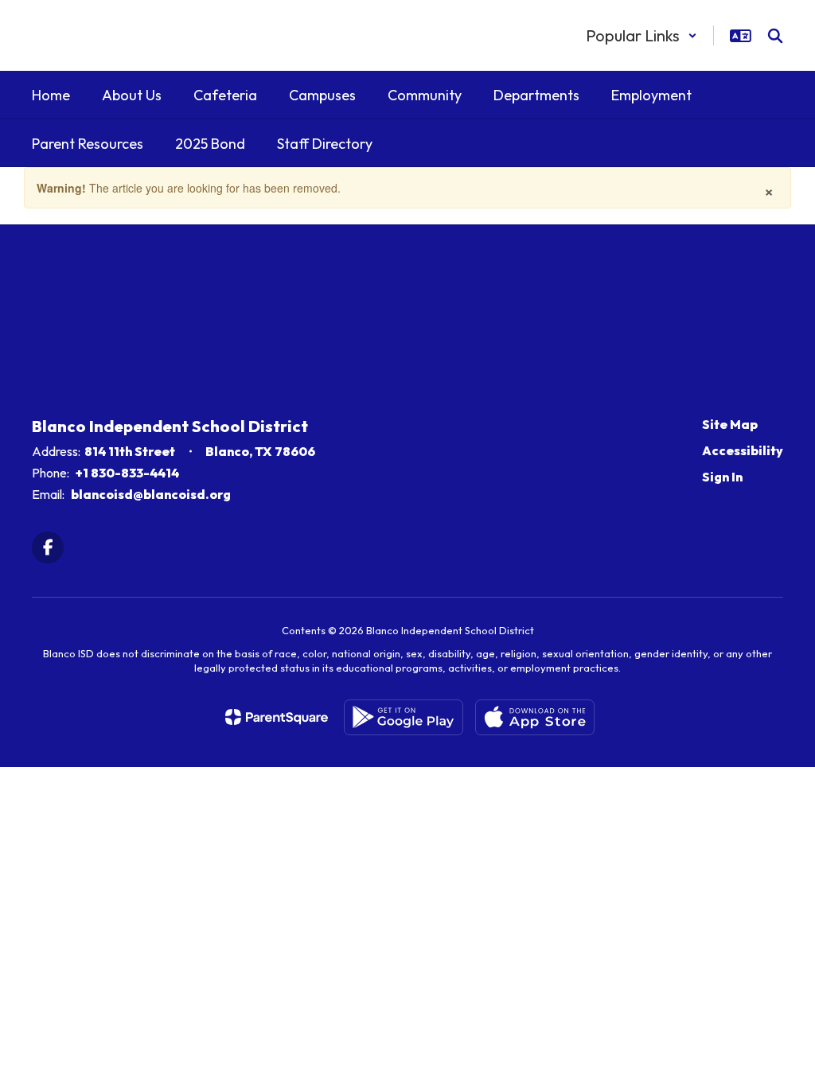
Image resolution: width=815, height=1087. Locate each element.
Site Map (730, 424)
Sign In (722, 477)
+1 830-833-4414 (127, 473)
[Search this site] (775, 36)
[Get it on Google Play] (403, 717)
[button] (641, 35)
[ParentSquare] (276, 717)
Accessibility (742, 450)
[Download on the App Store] (535, 717)
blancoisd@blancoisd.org (151, 494)
